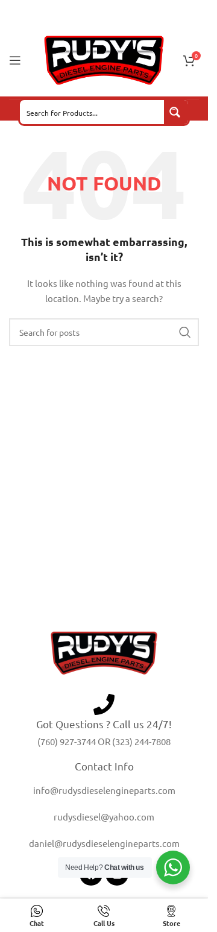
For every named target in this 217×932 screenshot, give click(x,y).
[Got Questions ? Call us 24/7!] (104, 704)
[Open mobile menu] (15, 60)
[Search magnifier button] (176, 112)
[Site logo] (104, 59)
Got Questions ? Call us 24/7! (104, 723)
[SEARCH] (185, 332)
